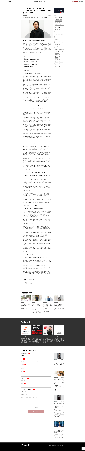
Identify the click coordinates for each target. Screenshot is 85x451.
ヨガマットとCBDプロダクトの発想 (32, 59)
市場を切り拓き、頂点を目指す (31, 64)
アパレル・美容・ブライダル (32, 17)
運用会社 (50, 445)
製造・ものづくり (57, 37)
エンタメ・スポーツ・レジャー (59, 34)
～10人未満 (25, 17)
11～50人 (59, 27)
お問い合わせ (75, 1)
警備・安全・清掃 (57, 66)
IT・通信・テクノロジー (58, 24)
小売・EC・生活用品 (40, 17)
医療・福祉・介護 (57, 29)
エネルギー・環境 (57, 56)
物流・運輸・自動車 (57, 59)
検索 (73, 1)
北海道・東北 (57, 39)
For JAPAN (56, 17)
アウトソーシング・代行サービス (59, 49)
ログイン (80, 1)
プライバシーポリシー (60, 445)
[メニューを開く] (3, 1)
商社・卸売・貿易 (57, 61)
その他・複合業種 (57, 54)
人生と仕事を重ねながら (30, 66)
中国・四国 (56, 46)
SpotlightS (61, 17)
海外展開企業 (46, 17)
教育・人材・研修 (57, 22)
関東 (60, 19)
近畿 (55, 27)
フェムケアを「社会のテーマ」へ (31, 61)
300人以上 (56, 64)
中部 (55, 32)
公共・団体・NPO (57, 44)
